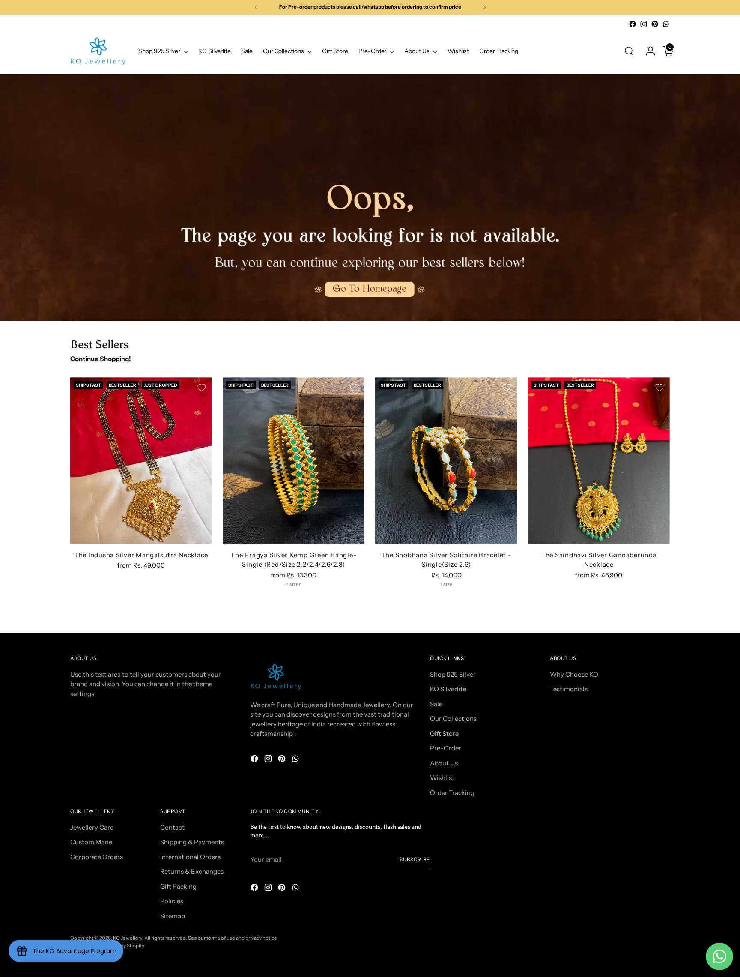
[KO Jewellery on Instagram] (644, 24)
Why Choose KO (574, 674)
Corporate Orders (96, 857)
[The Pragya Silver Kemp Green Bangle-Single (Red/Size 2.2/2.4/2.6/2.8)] (293, 460)
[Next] (484, 7)
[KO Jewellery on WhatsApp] (666, 24)
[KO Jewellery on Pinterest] (655, 24)
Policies (171, 901)
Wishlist (442, 778)
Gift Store (444, 733)
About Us (444, 763)
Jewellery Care (91, 827)
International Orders (190, 857)
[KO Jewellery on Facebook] (632, 24)
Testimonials (569, 689)
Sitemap (172, 916)
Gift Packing (178, 886)
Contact (172, 827)
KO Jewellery (127, 938)
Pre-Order (445, 748)
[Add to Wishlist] (201, 387)
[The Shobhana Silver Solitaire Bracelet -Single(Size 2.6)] (446, 460)
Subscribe (415, 860)
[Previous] (256, 7)
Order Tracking (452, 793)
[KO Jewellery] (98, 51)
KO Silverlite (448, 689)
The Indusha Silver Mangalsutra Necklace (141, 555)
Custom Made (91, 842)
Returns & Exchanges (192, 871)
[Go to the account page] (647, 51)
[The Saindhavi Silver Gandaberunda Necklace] (599, 460)
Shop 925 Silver (453, 674)
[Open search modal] (629, 51)
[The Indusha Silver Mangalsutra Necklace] (141, 460)
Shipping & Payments (192, 842)
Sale (436, 704)
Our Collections (453, 718)
